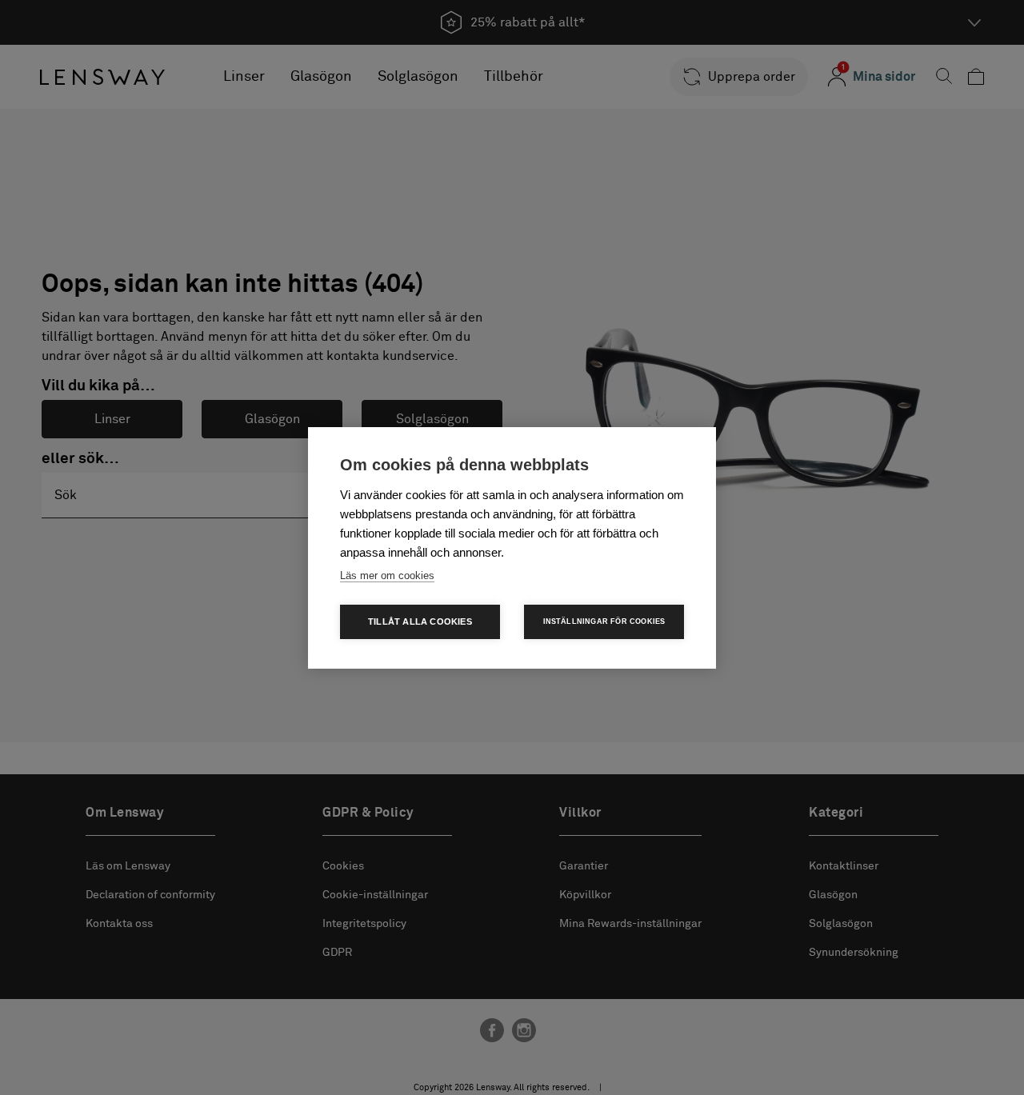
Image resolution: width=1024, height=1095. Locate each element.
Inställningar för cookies (604, 621)
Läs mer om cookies (387, 575)
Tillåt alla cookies (420, 621)
